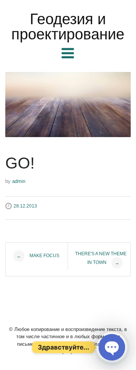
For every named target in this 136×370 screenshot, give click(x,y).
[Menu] (68, 53)
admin (18, 181)
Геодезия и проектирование (67, 26)
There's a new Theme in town (101, 258)
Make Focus (38, 256)
